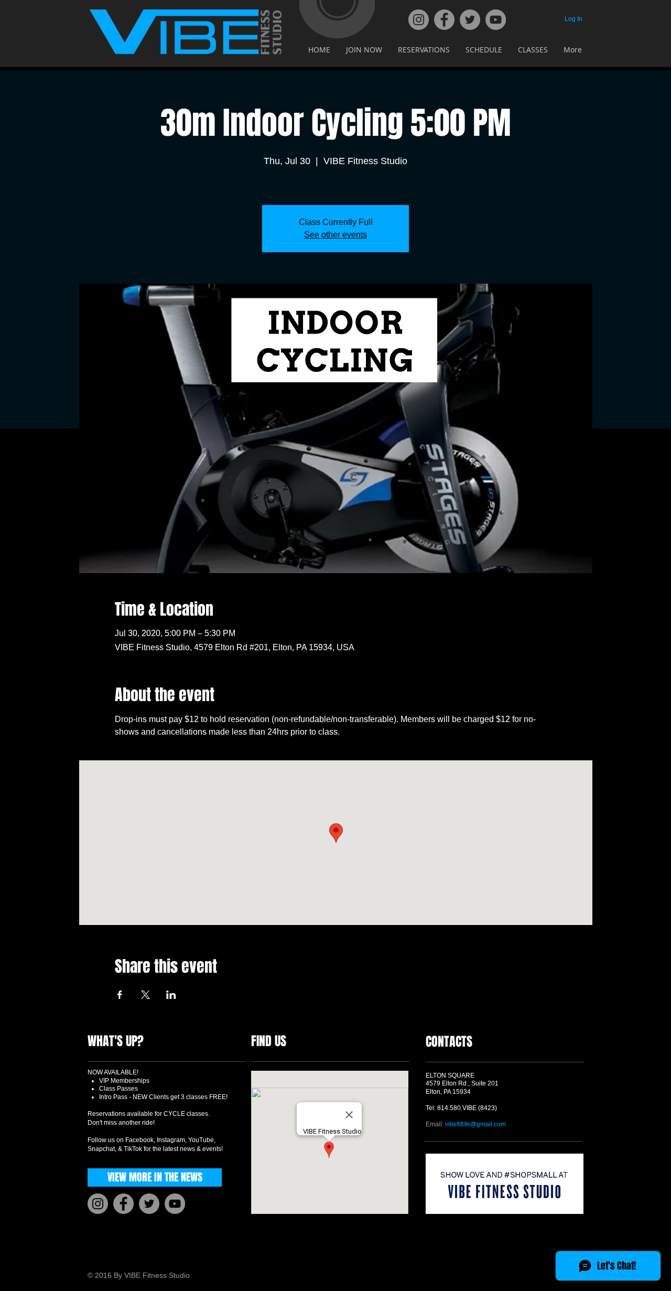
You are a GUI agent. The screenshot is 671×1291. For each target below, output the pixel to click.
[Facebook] (444, 19)
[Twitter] (470, 19)
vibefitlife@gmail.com (475, 1124)
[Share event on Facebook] (120, 995)
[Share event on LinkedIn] (171, 995)
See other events (335, 234)
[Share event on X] (145, 995)
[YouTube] (495, 19)
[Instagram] (418, 19)
